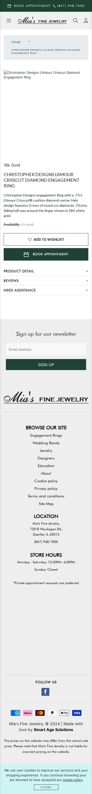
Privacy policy (46, 488)
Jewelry (46, 450)
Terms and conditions (46, 496)
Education (46, 465)
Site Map (46, 503)
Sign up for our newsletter (46, 334)
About (46, 473)
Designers (46, 458)
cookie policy (73, 780)
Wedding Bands (46, 443)
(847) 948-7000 (46, 542)
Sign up (46, 364)
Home (16, 42)
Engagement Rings (46, 435)
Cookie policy (46, 481)
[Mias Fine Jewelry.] (42, 21)
